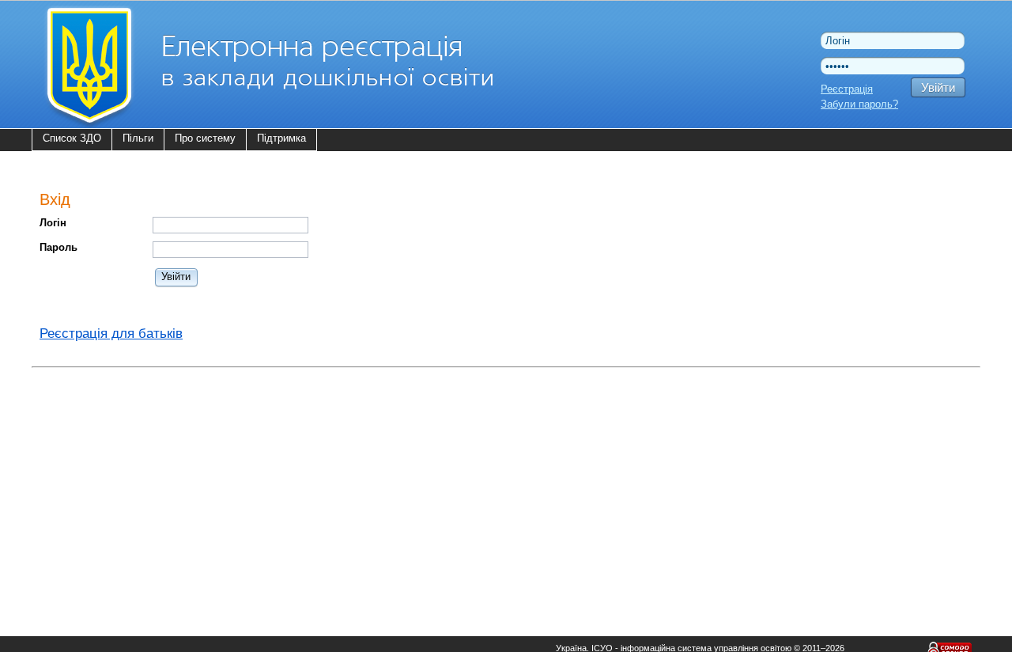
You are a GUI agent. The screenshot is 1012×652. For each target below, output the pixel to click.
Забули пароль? (859, 104)
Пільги (138, 138)
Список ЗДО (72, 138)
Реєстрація (847, 89)
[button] (176, 276)
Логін (53, 223)
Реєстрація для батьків (111, 333)
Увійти (938, 87)
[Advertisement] (506, 484)
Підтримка (281, 138)
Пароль (58, 247)
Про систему (205, 138)
